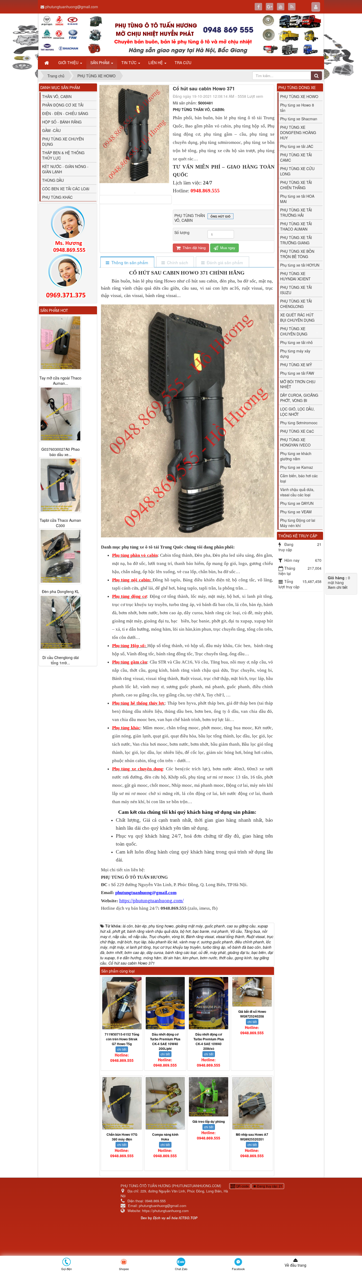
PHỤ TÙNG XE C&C (297, 431)
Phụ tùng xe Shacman (298, 118)
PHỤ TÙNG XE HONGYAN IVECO (295, 442)
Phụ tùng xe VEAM (296, 511)
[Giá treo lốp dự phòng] (208, 1097)
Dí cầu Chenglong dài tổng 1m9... (60, 660)
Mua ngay (227, 247)
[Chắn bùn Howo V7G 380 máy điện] (122, 1103)
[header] (181, 35)
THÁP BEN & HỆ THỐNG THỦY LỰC (63, 155)
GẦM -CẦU (51, 130)
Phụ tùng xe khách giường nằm (295, 456)
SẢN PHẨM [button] (100, 62)
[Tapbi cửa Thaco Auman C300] (60, 485)
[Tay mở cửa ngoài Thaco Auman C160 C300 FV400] (60, 342)
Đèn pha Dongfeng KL (60, 591)
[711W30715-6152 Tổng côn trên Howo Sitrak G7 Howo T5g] (122, 1003)
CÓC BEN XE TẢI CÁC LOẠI (65, 188)
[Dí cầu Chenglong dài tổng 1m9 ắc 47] (60, 622)
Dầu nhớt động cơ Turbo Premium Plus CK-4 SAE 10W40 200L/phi (165, 1041)
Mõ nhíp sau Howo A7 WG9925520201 (252, 1137)
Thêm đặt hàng (194, 247)
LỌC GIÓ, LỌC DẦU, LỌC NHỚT (297, 411)
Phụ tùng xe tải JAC (296, 146)
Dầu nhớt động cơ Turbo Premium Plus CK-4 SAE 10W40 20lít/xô (208, 1041)
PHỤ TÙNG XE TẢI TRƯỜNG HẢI (296, 212)
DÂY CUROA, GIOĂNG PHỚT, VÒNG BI (299, 397)
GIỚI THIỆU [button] (69, 62)
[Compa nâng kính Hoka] (165, 1103)
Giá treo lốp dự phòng (208, 1121)
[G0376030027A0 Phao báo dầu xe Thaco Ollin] (60, 414)
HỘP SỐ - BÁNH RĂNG (62, 122)
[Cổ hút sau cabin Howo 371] (135, 192)
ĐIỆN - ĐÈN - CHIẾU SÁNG (65, 113)
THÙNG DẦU (53, 180)
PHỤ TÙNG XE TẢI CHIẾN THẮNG (296, 185)
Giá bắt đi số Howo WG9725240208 (252, 1014)
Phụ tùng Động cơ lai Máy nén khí (297, 523)
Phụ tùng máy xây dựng (295, 353)
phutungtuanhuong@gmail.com (71, 6)
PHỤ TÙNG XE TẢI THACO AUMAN (296, 226)
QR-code (242, 1186)
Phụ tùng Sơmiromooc (298, 422)
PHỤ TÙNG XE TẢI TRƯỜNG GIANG (296, 240)
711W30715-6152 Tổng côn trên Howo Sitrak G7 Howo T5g (122, 1039)
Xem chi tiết (337, 587)
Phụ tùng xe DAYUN (297, 503)
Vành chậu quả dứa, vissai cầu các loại (297, 492)
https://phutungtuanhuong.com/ (151, 900)
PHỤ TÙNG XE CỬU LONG (297, 171)
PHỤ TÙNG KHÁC (57, 197)
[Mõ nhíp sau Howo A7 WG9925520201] (252, 1103)
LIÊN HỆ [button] (156, 62)
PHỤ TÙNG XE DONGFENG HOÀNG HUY (298, 132)
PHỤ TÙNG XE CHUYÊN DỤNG (63, 141)
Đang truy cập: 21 (269, 1186)
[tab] (127, 262)
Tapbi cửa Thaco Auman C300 (60, 523)
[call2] (68, 277)
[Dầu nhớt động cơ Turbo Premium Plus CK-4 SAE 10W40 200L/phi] (165, 1003)
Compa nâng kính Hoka (165, 1137)
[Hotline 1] (68, 229)
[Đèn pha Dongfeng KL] (60, 556)
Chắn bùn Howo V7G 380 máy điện (122, 1137)
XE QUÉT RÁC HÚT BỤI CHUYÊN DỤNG (297, 317)
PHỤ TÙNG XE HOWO (299, 96)
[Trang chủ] (47, 62)
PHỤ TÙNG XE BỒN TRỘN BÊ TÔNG (297, 254)
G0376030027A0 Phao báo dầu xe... (60, 452)
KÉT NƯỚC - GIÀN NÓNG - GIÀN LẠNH (65, 169)
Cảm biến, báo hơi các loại (299, 478)
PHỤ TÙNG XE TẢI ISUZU (296, 290)
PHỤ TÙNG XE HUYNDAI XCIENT (295, 276)
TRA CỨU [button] (183, 62)
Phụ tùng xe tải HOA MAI (297, 198)
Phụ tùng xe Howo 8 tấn (297, 107)
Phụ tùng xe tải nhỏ (296, 342)
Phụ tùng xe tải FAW (297, 373)
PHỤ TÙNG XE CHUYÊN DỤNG (293, 331)
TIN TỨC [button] (129, 62)
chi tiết (121, 1049)
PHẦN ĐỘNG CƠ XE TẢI (62, 105)
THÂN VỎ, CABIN (57, 96)
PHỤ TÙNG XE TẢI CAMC (296, 157)
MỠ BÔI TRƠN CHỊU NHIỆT (297, 384)
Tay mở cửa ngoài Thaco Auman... (60, 380)
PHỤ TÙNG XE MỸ (296, 364)
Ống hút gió (220, 216)
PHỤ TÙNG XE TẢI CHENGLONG (296, 303)
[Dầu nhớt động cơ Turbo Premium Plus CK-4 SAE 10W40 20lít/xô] (208, 1003)
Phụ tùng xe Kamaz (296, 467)
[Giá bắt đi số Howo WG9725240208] (252, 992)
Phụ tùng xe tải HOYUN (299, 265)
